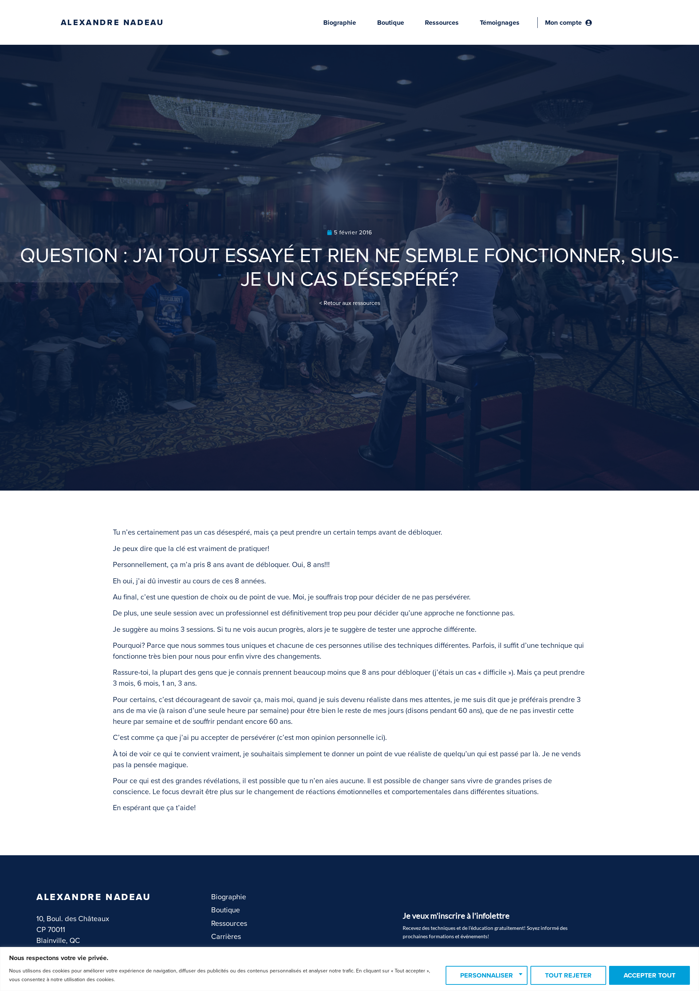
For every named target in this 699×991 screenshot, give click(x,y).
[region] (349, 969)
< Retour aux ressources (349, 303)
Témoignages (500, 23)
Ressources (442, 23)
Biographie (339, 23)
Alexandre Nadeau (112, 22)
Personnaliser (486, 975)
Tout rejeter (568, 975)
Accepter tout (649, 975)
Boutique (390, 23)
